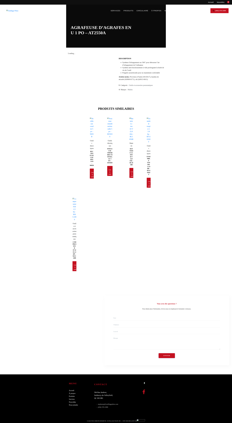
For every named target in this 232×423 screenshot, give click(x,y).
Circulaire (142, 11)
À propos (156, 11)
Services (115, 11)
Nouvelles (220, 2)
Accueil (211, 2)
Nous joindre (172, 11)
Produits (128, 11)
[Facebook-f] (144, 392)
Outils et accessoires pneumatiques (141, 85)
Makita (130, 90)
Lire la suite (92, 175)
